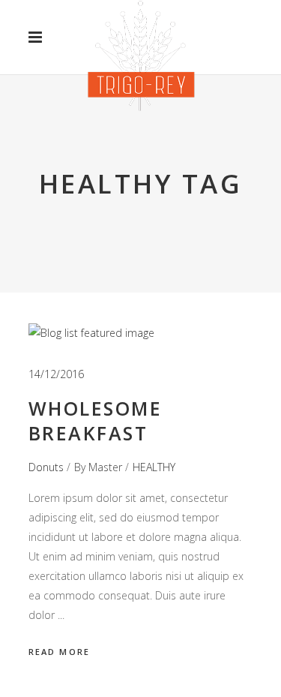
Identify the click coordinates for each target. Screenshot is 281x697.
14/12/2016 (56, 374)
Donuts (46, 467)
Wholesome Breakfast (95, 420)
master (105, 467)
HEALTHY (154, 467)
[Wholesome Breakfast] (91, 333)
